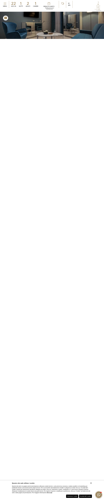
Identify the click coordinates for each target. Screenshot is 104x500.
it (68, 3)
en (69, 5)
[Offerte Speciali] (62, 3)
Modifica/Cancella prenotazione (49, 8)
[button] (98, 494)
